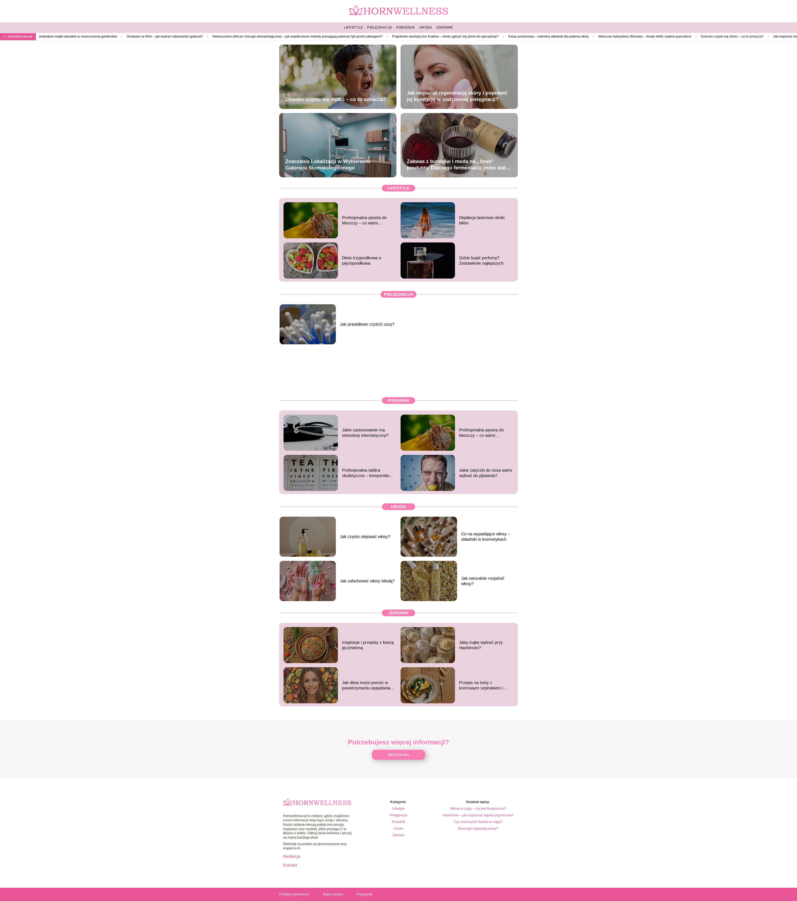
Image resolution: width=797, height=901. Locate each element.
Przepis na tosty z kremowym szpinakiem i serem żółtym (481, 685)
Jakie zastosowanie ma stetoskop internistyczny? (365, 433)
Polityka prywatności (294, 894)
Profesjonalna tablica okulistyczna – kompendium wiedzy (367, 473)
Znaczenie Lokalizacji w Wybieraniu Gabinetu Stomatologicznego (327, 164)
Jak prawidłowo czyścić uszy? (367, 324)
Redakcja (291, 856)
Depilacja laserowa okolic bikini (482, 220)
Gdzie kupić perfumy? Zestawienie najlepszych (481, 260)
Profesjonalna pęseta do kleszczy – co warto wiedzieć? (364, 220)
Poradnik (399, 400)
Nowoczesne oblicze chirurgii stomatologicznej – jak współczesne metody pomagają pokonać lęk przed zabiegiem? (208, 36)
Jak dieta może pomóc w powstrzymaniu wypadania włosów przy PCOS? (366, 685)
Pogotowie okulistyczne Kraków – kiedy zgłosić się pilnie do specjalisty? (356, 36)
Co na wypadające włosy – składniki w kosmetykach (485, 537)
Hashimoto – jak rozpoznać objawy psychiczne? (478, 815)
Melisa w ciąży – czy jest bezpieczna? (478, 808)
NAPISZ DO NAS (398, 754)
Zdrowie (398, 613)
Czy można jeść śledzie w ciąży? (478, 822)
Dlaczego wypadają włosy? (478, 828)
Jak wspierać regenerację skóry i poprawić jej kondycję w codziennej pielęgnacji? (457, 96)
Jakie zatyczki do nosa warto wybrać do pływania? (485, 473)
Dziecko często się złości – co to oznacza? (643, 36)
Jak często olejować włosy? (365, 536)
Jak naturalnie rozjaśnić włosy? (482, 581)
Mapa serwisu (333, 894)
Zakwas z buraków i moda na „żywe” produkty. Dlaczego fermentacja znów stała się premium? (457, 164)
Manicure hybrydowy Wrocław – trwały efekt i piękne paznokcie (556, 36)
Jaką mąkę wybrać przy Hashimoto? (481, 645)
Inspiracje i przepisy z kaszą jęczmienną (368, 645)
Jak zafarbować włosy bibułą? (367, 581)
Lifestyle (398, 188)
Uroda (398, 506)
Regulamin (365, 894)
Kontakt (290, 865)
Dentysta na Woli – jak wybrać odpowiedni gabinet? (76, 36)
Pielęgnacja (398, 294)
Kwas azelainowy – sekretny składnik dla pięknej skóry (459, 36)
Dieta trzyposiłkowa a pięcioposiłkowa (361, 260)
